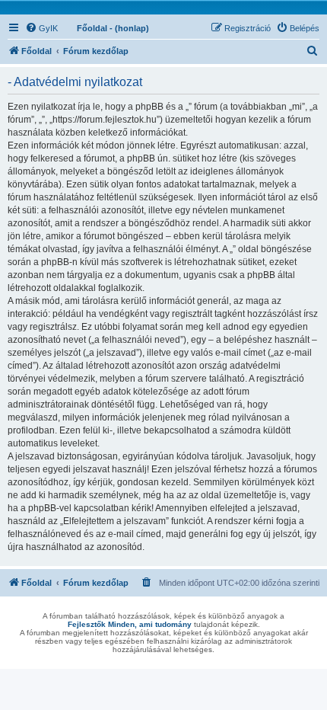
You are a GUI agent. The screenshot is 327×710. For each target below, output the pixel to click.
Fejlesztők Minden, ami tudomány (130, 624)
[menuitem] (41, 28)
